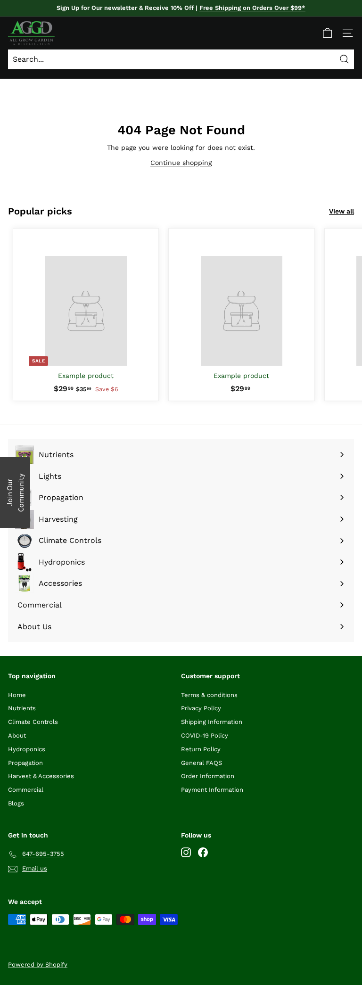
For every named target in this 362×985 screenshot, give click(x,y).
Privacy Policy (201, 708)
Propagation (25, 762)
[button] (15, 492)
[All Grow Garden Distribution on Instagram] (186, 852)
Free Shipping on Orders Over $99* (252, 7)
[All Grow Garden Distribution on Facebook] (203, 852)
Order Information (207, 776)
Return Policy (201, 749)
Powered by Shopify (37, 964)
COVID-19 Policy (204, 735)
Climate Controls (33, 721)
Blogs (16, 803)
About (17, 735)
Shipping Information (211, 721)
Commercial (25, 789)
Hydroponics (26, 749)
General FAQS (201, 762)
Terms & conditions (209, 694)
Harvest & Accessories (41, 776)
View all (341, 211)
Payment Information (212, 789)
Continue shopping (181, 162)
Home (17, 694)
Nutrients (22, 708)
